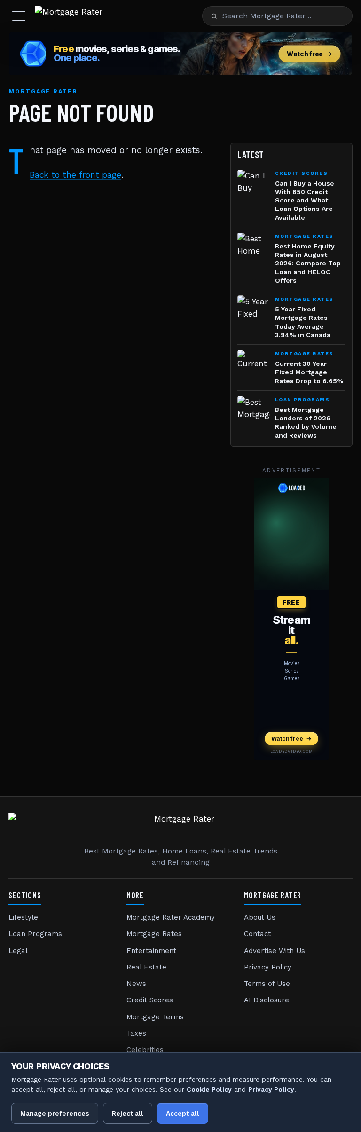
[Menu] (18, 16)
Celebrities (145, 1050)
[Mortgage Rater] (68, 16)
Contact (257, 934)
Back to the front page (75, 174)
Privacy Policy (267, 967)
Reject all (127, 1113)
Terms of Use (267, 983)
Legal (18, 950)
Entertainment (151, 950)
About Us (259, 917)
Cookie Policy (209, 1089)
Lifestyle (23, 917)
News (136, 983)
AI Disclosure (266, 1000)
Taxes (136, 1033)
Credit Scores (149, 1000)
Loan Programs (35, 934)
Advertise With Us (274, 950)
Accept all (182, 1113)
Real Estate (146, 967)
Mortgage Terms (155, 1017)
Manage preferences (54, 1113)
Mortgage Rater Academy (170, 917)
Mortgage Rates (154, 934)
